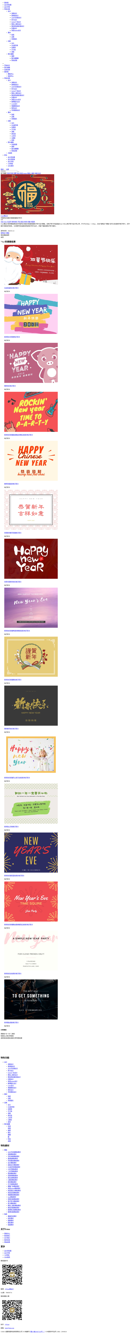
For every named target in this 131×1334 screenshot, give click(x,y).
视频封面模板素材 (13, 1199)
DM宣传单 (14, 45)
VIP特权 (10, 163)
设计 (9, 11)
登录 (2, 169)
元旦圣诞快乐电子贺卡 (11, 288)
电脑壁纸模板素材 (13, 1195)
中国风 (33, 222)
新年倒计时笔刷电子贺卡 (12, 337)
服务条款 (7, 1240)
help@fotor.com (9, 1328)
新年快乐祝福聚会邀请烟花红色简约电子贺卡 (18, 924)
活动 (18, 173)
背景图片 (14, 39)
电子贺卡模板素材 (13, 1201)
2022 (5, 222)
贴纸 (12, 34)
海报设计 (14, 13)
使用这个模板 (5, 233)
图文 (22, 222)
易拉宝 (13, 133)
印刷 (9, 41)
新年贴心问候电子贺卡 (11, 826)
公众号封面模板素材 (14, 1152)
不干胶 (13, 49)
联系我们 (7, 1235)
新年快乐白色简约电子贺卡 (12, 973)
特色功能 (7, 9)
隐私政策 (7, 1242)
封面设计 (14, 28)
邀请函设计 (15, 15)
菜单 (12, 140)
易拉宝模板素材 (13, 1177)
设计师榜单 (11, 159)
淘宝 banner (23, 173)
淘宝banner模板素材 (14, 1188)
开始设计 (7, 65)
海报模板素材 (12, 1154)
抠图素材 (11, 1224)
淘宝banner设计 (16, 30)
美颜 (12, 56)
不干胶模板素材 (13, 1184)
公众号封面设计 (16, 17)
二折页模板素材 (13, 1171)
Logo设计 (14, 104)
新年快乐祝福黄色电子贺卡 (12, 679)
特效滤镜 (14, 60)
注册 (7, 169)
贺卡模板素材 (12, 1203)
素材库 (6, 2)
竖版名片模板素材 (13, 1165)
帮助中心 (7, 1233)
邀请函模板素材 (13, 1158)
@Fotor (7, 1324)
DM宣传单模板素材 (14, 1167)
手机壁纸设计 (15, 110)
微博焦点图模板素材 (14, 1210)
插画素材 (11, 1220)
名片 (12, 43)
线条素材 (11, 1218)
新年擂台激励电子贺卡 (11, 1022)
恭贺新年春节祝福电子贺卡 (12, 533)
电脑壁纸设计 (15, 106)
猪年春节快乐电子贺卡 (11, 728)
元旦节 (9, 222)
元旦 (2, 222)
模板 (5, 1150)
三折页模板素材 (13, 1169)
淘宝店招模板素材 (13, 1192)
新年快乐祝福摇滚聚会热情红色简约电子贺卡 (18, 435)
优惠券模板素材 (13, 1175)
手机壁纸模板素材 (13, 1160)
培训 (8, 173)
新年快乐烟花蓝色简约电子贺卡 (14, 875)
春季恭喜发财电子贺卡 (11, 484)
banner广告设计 (16, 22)
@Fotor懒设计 (9, 1289)
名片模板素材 (12, 1162)
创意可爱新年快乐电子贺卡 (12, 582)
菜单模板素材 (12, 1173)
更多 (5, 155)
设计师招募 (7, 5)
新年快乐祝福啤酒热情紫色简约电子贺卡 (17, 630)
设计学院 (7, 7)
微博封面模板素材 (13, 1212)
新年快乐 (14, 222)
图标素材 (11, 1222)
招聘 (15, 173)
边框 (12, 37)
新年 (25, 222)
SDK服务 (11, 166)
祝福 (28, 222)
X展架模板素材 (12, 1180)
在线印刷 (7, 69)
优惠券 (13, 47)
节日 (19, 222)
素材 (9, 32)
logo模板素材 (12, 1197)
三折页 (13, 136)
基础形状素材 (12, 1216)
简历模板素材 (12, 1182)
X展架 (13, 138)
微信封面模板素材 (13, 1207)
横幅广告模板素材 (13, 1186)
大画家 (10, 153)
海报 (12, 52)
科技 (11, 173)
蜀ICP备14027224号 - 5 (37, 1331)
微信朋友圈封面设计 (17, 26)
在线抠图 (14, 144)
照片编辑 (11, 54)
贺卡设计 (14, 19)
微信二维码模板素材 (14, 1205)
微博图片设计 (15, 101)
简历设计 (14, 108)
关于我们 (7, 1238)
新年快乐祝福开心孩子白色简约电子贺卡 (17, 777)
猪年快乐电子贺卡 (10, 386)
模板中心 (11, 74)
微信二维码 (30, 173)
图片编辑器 (15, 58)
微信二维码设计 (16, 24)
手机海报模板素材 (13, 1156)
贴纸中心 (11, 76)
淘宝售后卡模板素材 (14, 1190)
